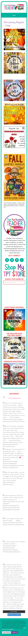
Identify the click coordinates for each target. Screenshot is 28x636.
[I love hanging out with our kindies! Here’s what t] (14, 505)
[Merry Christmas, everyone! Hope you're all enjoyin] (14, 436)
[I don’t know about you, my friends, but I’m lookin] (14, 598)
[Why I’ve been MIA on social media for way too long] (14, 482)
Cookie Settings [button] (6, 632)
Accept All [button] (15, 632)
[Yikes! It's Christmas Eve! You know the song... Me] (14, 413)
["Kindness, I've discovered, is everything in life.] (14, 459)
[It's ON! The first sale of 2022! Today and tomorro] (14, 575)
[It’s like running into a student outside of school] (14, 552)
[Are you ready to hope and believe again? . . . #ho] (14, 528)
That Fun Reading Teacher (14, 13)
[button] (14, 15)
